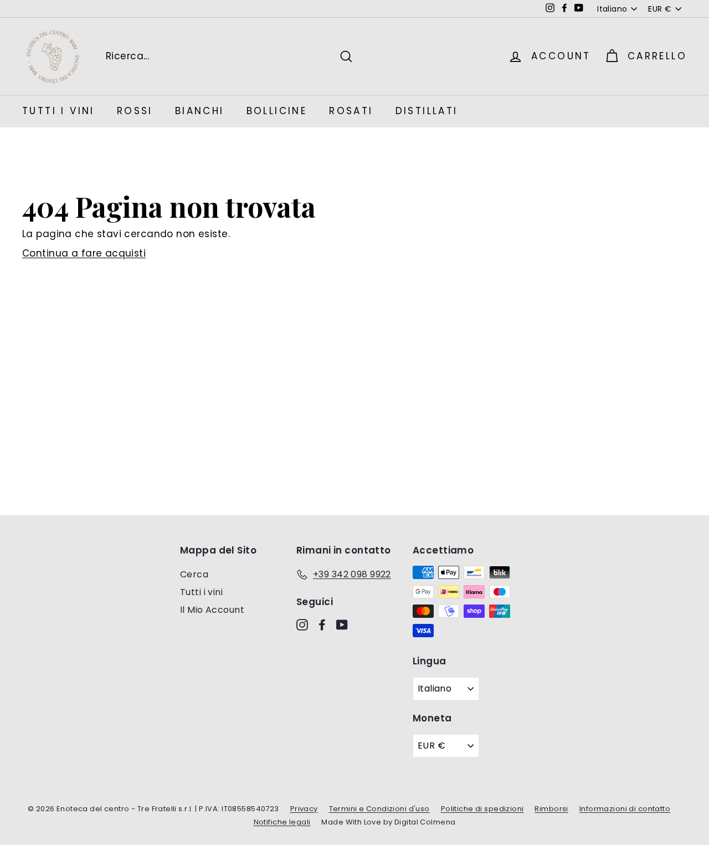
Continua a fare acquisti (84, 253)
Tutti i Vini (58, 110)
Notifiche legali (282, 822)
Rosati (351, 110)
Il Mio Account (212, 609)
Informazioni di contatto (624, 808)
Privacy (304, 808)
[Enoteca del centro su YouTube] (342, 624)
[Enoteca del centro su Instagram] (302, 624)
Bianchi (199, 110)
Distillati (426, 110)
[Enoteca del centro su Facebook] (322, 624)
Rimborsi (551, 808)
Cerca (194, 574)
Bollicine (276, 110)
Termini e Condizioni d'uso (379, 808)
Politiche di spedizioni (482, 808)
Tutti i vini (201, 592)
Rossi (135, 110)
